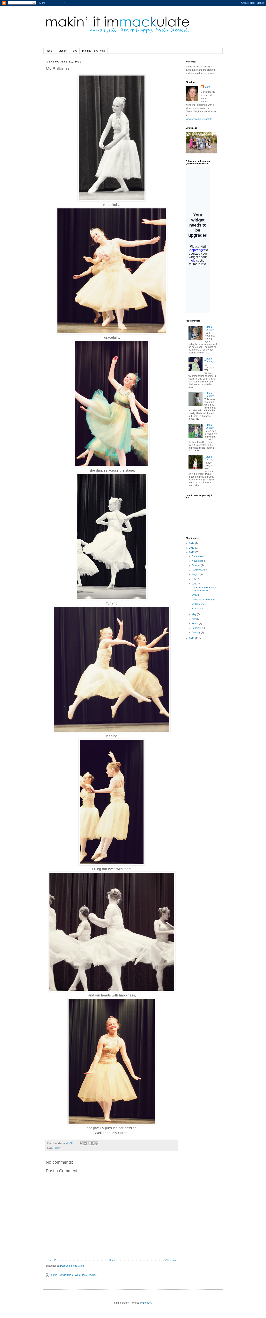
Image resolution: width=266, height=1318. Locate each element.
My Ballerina (198, 604)
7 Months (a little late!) (203, 599)
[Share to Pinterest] (96, 1143)
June (195, 583)
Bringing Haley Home (93, 50)
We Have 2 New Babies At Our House (204, 589)
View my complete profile (199, 119)
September (198, 570)
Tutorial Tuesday (209, 328)
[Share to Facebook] (93, 1143)
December (197, 556)
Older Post (170, 1260)
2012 (192, 552)
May (194, 614)
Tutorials (62, 50)
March (195, 623)
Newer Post (53, 1260)
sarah (57, 1148)
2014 (192, 543)
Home (49, 50)
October (196, 565)
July (194, 579)
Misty (207, 86)
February (197, 628)
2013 (192, 548)
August (196, 574)
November (197, 561)
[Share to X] (89, 1143)
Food (74, 50)
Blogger (147, 1302)
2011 (192, 638)
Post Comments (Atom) (72, 1265)
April (194, 619)
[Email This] (82, 1143)
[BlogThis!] (85, 1143)
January (196, 632)
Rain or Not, (197, 608)
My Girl (195, 595)
